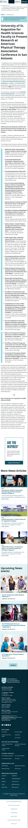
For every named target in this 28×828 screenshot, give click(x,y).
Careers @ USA (15, 781)
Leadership (17, 734)
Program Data (14, 809)
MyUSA (3, 778)
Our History (4, 732)
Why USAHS (5, 729)
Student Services (8, 753)
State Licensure (15, 787)
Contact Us (4, 775)
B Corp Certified (18, 732)
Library (3, 784)
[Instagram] (5, 725)
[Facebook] (3, 725)
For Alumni (17, 758)
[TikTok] (10, 725)
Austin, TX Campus (6, 704)
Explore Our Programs (10, 742)
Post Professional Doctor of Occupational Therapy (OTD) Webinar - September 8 (13, 625)
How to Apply (5, 765)
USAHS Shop (4, 787)
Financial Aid (18, 768)
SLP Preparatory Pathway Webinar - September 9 (13, 655)
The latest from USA (5, 5)
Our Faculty (17, 737)
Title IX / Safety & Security (14, 805)
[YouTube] (7, 725)
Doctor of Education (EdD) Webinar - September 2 (13, 595)
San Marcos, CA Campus (7, 687)
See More (13, 665)
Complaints (14, 775)
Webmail (4, 781)
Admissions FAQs (5, 768)
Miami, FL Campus (6, 698)
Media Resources (16, 784)
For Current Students (19, 755)
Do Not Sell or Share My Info (14, 820)
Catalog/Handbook (16, 778)
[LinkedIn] (9, 725)
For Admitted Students (7, 758)
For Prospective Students (7, 755)
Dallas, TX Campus (6, 710)
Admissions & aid (8, 763)
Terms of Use (14, 823)
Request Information (14, 463)
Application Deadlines (20, 765)
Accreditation (14, 812)
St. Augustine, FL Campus (8, 692)
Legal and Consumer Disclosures (14, 801)
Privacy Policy (14, 816)
